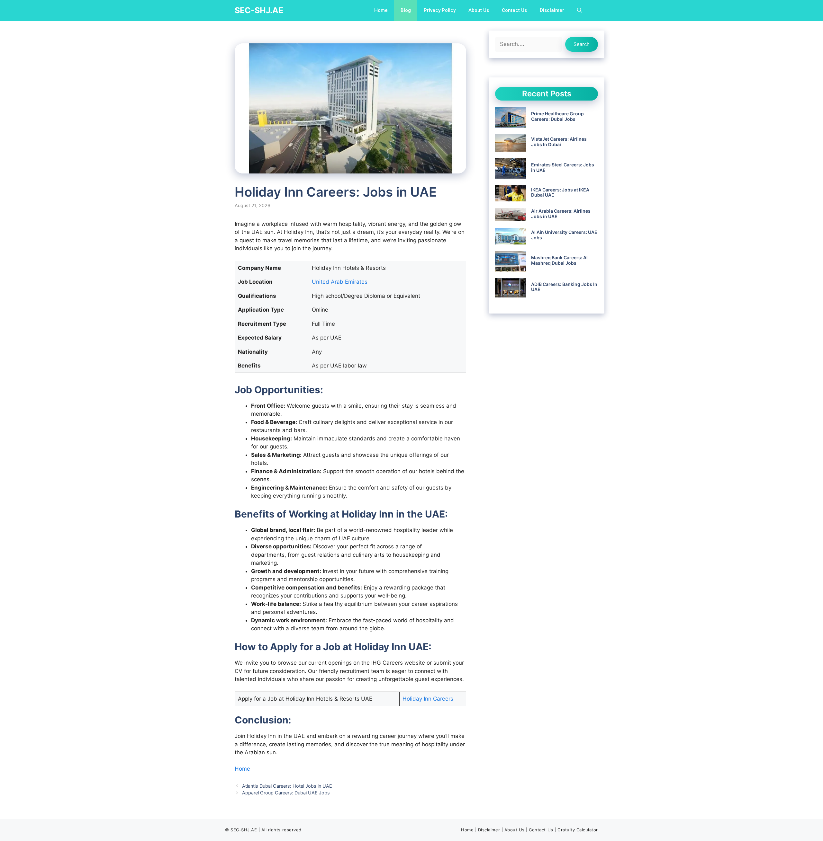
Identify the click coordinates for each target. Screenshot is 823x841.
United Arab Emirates (339, 282)
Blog (406, 10)
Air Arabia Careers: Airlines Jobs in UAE (561, 213)
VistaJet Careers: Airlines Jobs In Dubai (559, 141)
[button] (579, 10)
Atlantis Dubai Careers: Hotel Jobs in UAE (287, 786)
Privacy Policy (440, 10)
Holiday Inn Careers (427, 698)
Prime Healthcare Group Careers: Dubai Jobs (557, 116)
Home (381, 10)
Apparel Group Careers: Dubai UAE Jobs (286, 792)
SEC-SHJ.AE (259, 10)
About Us (478, 10)
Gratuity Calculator (577, 829)
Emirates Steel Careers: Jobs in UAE (562, 167)
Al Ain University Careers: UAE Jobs (564, 234)
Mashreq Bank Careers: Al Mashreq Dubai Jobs (559, 260)
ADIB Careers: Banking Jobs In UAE (564, 286)
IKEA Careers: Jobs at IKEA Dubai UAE (560, 192)
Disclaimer (552, 10)
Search (582, 44)
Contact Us (514, 10)
